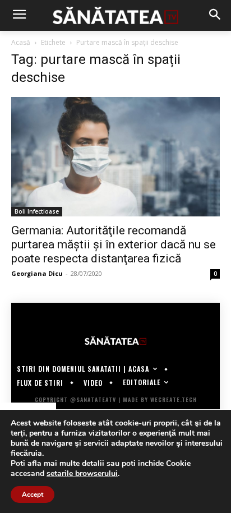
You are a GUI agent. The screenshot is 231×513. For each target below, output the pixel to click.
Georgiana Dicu (37, 273)
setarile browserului (82, 474)
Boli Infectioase (37, 211)
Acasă (20, 42)
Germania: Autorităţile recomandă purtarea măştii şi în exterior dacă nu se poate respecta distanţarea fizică (113, 244)
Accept (32, 494)
